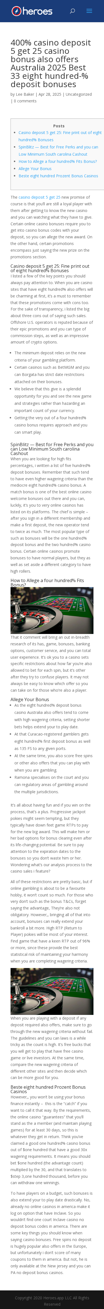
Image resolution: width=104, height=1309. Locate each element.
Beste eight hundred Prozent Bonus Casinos (58, 175)
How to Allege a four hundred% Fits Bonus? (58, 161)
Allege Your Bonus (35, 168)
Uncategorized (79, 94)
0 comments (25, 100)
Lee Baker (25, 94)
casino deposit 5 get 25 (39, 197)
